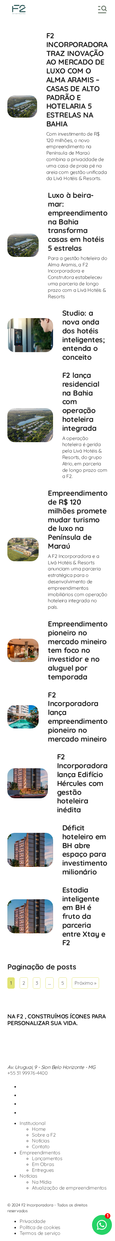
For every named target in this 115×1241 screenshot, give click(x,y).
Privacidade (33, 1221)
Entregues (43, 1170)
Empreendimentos (40, 1152)
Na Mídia (41, 1182)
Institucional (32, 1123)
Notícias (40, 1141)
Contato (41, 1146)
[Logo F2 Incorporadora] (18, 9)
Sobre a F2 (44, 1135)
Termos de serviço (40, 1233)
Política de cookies (40, 1227)
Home (39, 1129)
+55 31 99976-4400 (27, 1073)
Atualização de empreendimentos (69, 1188)
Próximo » (85, 983)
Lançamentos (47, 1158)
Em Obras (43, 1164)
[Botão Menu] (102, 9)
